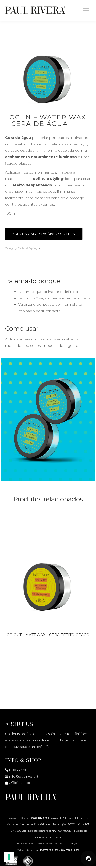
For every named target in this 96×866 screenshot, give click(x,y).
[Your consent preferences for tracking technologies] (9, 857)
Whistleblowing (28, 850)
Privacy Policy (24, 843)
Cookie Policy (43, 843)
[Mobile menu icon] (86, 10)
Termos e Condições (66, 843)
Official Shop (19, 783)
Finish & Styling (28, 248)
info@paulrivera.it (23, 776)
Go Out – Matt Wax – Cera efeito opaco (48, 635)
